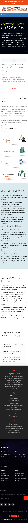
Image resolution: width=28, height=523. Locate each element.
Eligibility (17, 470)
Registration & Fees (5, 473)
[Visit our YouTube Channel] (13, 504)
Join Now (14, 88)
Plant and (7, 141)
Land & (8, 152)
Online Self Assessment (20, 478)
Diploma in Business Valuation (21, 457)
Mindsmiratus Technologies (20, 519)
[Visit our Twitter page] (5, 504)
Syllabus (3, 470)
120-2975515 (11, 400)
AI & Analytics (9, 177)
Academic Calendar (19, 473)
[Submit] (26, 498)
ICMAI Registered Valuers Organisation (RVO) (15, 511)
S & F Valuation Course (6, 457)
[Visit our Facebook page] (1, 504)
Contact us (17, 480)
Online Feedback (4, 478)
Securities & (7, 164)
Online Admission (5, 475)
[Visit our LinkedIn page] (9, 504)
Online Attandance (19, 475)
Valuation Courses (19, 451)
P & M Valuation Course (6, 454)
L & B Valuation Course (20, 454)
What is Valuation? (5, 451)
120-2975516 (17, 400)
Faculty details (4, 480)
